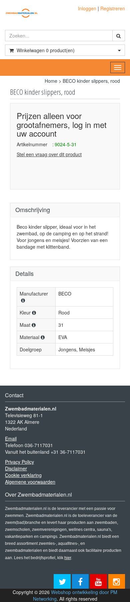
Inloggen (87, 8)
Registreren (112, 8)
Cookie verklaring (23, 475)
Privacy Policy (19, 461)
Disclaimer (16, 468)
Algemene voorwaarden (30, 481)
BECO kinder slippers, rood (91, 80)
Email (11, 438)
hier (67, 557)
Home (51, 80)
